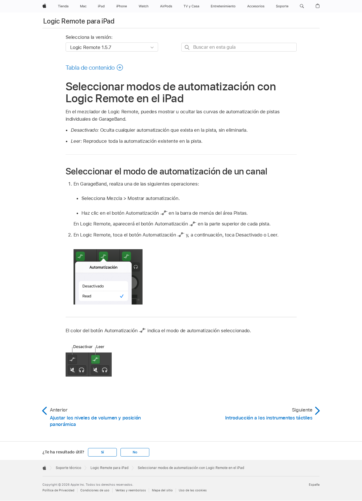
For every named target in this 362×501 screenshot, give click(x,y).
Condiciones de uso (94, 490)
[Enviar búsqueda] (187, 47)
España (314, 485)
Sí (102, 452)
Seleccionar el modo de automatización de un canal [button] (167, 171)
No (135, 452)
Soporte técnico (68, 468)
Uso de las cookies (193, 490)
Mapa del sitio (162, 490)
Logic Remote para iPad (79, 21)
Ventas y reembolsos (130, 490)
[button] (302, 6)
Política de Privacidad (58, 490)
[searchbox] (239, 47)
